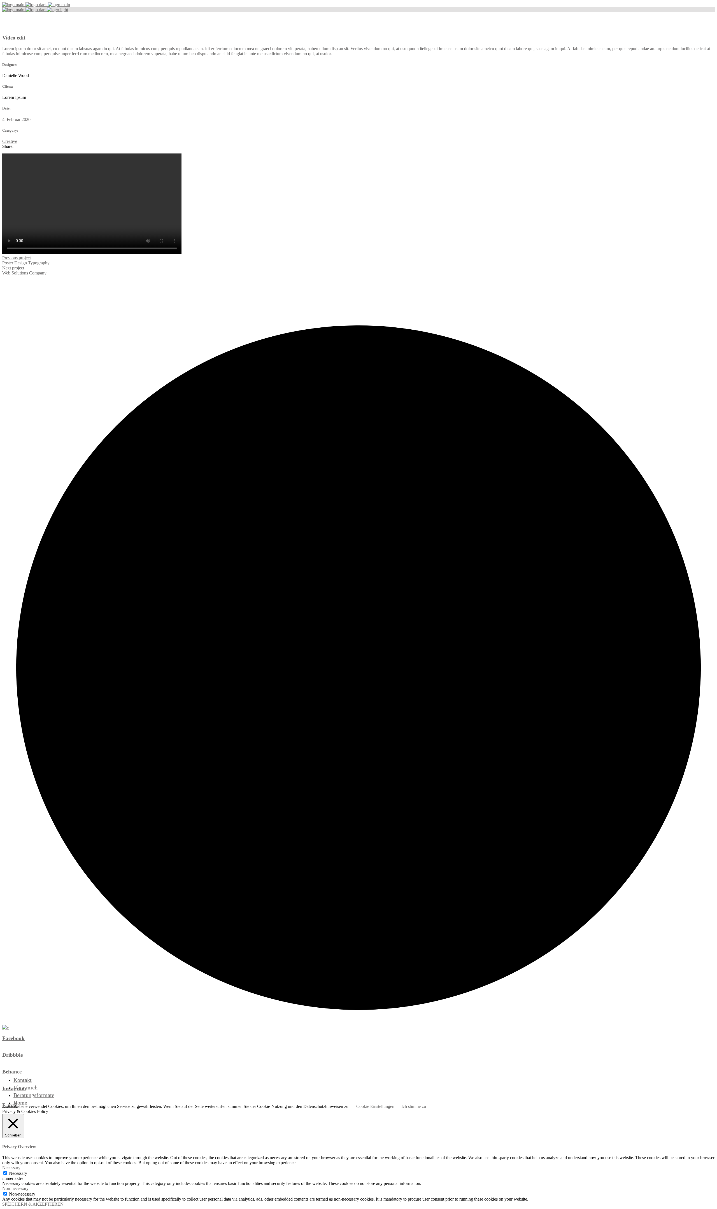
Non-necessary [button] (15, 1188)
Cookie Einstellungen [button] (375, 1106)
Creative (9, 141)
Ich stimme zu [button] (413, 1106)
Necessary (18, 1173)
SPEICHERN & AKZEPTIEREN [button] (33, 1204)
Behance (12, 1072)
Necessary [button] (11, 1167)
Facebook (13, 1038)
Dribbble (12, 1055)
